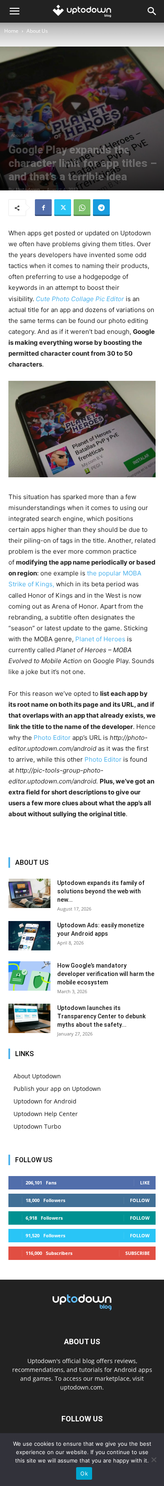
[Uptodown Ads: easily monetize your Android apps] (29, 935)
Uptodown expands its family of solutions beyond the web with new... (101, 891)
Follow (140, 1200)
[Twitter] (62, 207)
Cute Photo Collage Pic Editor (80, 299)
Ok (84, 1473)
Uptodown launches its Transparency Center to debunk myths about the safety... (101, 1016)
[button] (14, 11)
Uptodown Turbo (37, 1126)
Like (145, 1182)
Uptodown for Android (45, 1101)
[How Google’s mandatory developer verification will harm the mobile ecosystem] (29, 976)
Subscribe (137, 1253)
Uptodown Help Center (45, 1114)
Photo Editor (52, 738)
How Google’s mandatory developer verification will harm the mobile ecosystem (105, 974)
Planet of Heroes (100, 639)
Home (11, 30)
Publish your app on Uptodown (57, 1089)
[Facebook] (43, 207)
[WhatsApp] (82, 207)
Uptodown (28, 189)
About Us (37, 30)
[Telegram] (101, 207)
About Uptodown (37, 1076)
